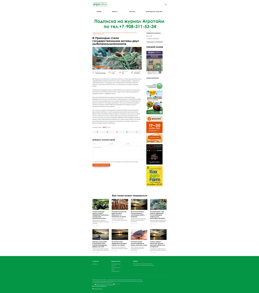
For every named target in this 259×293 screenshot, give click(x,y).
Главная (99, 11)
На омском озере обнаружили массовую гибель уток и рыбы (119, 243)
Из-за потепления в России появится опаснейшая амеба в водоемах (137, 214)
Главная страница (96, 32)
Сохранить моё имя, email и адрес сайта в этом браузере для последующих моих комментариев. (116, 161)
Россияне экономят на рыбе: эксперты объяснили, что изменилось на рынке (119, 214)
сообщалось (98, 110)
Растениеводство (115, 264)
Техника (113, 265)
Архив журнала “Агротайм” (154, 11)
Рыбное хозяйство (106, 32)
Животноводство (115, 267)
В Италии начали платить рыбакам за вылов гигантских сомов (139, 243)
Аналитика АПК (115, 271)
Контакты (132, 11)
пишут (116, 84)
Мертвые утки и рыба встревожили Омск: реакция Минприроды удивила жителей (99, 244)
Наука (112, 269)
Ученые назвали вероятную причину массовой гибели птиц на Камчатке (157, 244)
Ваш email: (149, 36)
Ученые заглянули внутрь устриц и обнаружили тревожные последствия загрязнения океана (100, 215)
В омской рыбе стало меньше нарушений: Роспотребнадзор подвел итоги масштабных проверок (157, 215)
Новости (114, 11)
